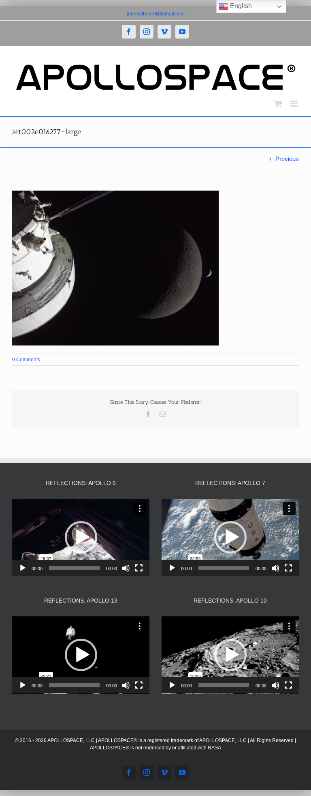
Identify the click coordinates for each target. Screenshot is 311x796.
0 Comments (26, 360)
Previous (287, 158)
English (240, 5)
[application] (80, 537)
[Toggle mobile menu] (294, 103)
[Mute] (126, 568)
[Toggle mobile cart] (278, 103)
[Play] (23, 568)
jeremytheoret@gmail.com (156, 14)
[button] (81, 537)
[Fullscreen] (139, 568)
